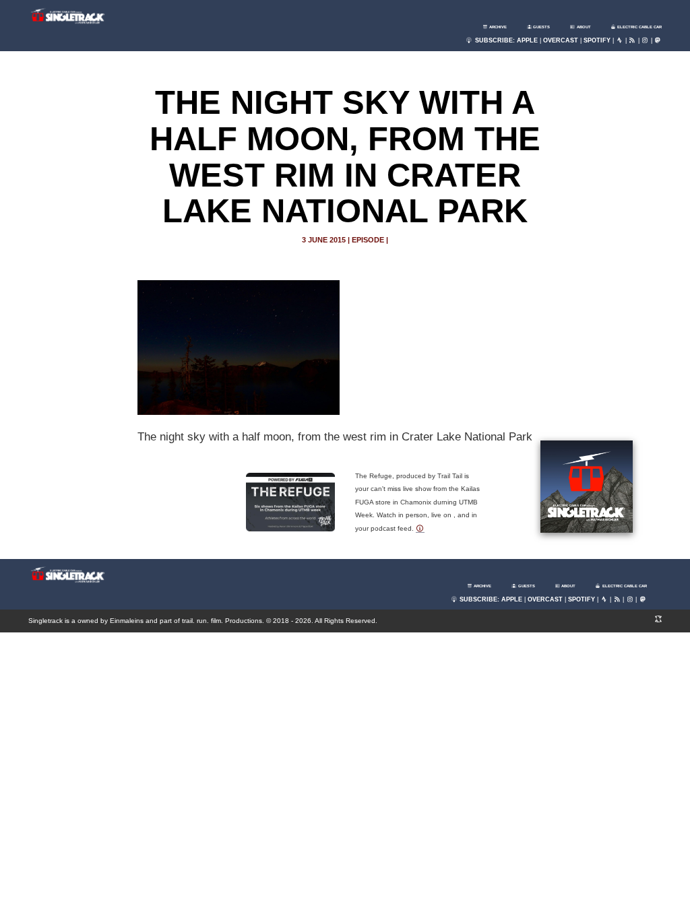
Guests (541, 27)
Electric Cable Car (639, 27)
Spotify (597, 40)
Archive (497, 27)
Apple (527, 40)
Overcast (560, 40)
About (583, 27)
